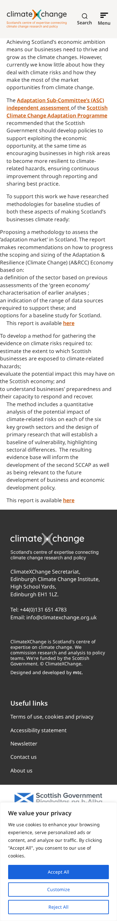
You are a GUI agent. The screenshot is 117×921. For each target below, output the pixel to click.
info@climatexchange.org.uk (61, 617)
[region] (58, 861)
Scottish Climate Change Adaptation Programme (57, 111)
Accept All (58, 872)
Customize (58, 889)
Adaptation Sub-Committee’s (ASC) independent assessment (55, 104)
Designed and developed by (46, 672)
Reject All (58, 907)
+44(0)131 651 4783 (43, 609)
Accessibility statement (38, 730)
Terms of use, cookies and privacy (51, 716)
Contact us (23, 756)
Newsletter (23, 743)
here (68, 323)
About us (21, 770)
